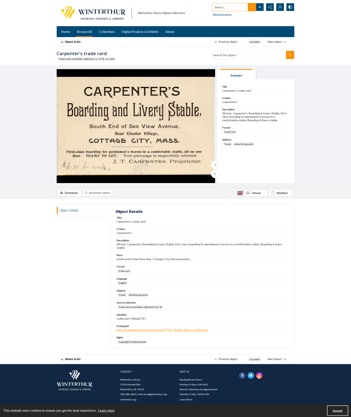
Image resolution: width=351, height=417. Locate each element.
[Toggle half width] (215, 174)
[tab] (236, 74)
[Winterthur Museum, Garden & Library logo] (93, 13)
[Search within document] (290, 55)
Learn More (186, 399)
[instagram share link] (259, 375)
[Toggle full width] (215, 165)
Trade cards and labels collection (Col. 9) (140, 307)
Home (65, 31)
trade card (229, 131)
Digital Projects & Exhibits (140, 31)
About (169, 31)
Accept (337, 410)
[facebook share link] (242, 375)
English (123, 282)
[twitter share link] (251, 375)
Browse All (84, 31)
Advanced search (222, 14)
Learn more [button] (106, 410)
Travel (227, 144)
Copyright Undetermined (132, 341)
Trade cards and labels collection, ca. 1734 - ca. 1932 (87, 58)
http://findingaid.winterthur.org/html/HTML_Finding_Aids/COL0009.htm (162, 330)
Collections (107, 31)
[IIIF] (240, 192)
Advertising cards (244, 144)
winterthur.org (128, 399)
